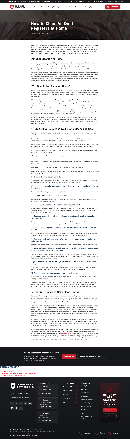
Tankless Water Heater (87, 399)
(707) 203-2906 (68, 1)
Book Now (111, 410)
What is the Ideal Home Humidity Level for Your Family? (19, 373)
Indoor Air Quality (7, 371)
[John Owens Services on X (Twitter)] (21, 403)
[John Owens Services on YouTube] (30, 403)
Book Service (69, 356)
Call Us (111, 416)
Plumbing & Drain (39, 7)
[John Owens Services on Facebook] (12, 403)
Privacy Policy (36, 435)
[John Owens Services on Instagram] (16, 403)
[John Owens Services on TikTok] (25, 403)
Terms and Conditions (24, 435)
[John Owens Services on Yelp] (16, 408)
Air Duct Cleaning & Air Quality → (92, 356)
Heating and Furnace (86, 406)
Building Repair (89, 7)
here (71, 302)
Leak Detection (85, 392)
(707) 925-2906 (35, 1)
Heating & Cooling (53, 7)
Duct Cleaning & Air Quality (86, 417)
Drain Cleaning (85, 389)
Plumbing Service (85, 386)
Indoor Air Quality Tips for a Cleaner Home (15, 375)
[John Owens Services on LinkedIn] (12, 408)
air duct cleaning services (57, 121)
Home (32, 19)
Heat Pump (84, 409)
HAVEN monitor (67, 333)
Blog (37, 19)
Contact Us (13, 435)
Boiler (82, 413)
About (98, 7)
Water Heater (67, 7)
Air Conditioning (85, 403)
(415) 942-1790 (98, 1)
